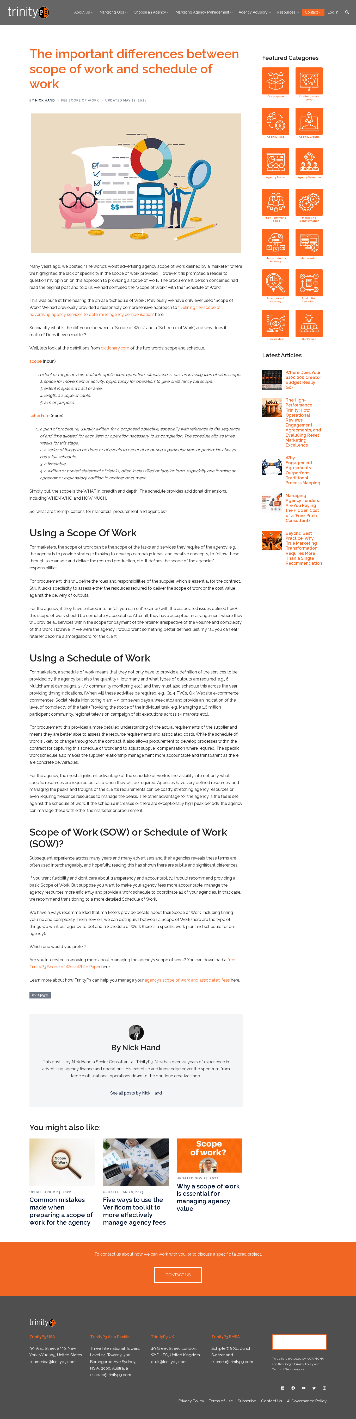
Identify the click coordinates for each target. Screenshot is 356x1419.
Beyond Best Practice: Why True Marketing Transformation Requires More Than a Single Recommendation (304, 548)
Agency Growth (309, 136)
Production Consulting (309, 300)
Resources (286, 12)
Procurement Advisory (275, 300)
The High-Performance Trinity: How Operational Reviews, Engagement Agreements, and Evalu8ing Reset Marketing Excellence (303, 423)
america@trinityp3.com (55, 1361)
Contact (311, 12)
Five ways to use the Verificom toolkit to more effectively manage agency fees (134, 1211)
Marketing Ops (112, 12)
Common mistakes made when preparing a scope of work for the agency (61, 1211)
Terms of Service (284, 1369)
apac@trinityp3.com (112, 1374)
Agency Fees (275, 136)
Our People (309, 339)
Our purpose (275, 96)
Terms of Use (221, 1401)
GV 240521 (40, 995)
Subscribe (247, 1401)
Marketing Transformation (309, 219)
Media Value (308, 258)
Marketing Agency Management (202, 12)
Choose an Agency (150, 12)
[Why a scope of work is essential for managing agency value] (209, 1155)
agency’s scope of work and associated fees (187, 980)
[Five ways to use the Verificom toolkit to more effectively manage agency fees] (136, 1162)
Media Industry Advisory (276, 260)
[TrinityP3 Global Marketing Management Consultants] (28, 12)
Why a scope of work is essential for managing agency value (208, 1197)
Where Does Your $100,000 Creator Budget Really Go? (303, 380)
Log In (333, 12)
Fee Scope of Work (80, 100)
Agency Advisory (253, 12)
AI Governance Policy (307, 1401)
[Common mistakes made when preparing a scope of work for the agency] (62, 1162)
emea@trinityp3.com (234, 1361)
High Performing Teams (275, 219)
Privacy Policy (304, 1364)
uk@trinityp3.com (171, 1361)
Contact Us (299, 1342)
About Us (82, 12)
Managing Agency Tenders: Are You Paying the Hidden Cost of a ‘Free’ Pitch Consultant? (303, 508)
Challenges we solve (309, 98)
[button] (347, 12)
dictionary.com (115, 348)
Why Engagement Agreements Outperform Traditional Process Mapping (303, 470)
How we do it (275, 339)
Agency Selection (309, 177)
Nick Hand (45, 100)
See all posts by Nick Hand (136, 1093)
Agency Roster (275, 177)
